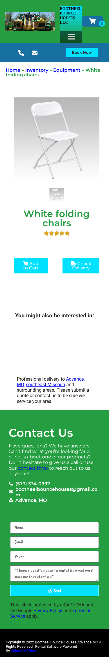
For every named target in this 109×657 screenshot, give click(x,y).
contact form (33, 468)
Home (13, 70)
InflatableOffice (23, 651)
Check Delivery (81, 266)
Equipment (67, 70)
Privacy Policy (47, 610)
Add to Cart (30, 266)
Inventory (36, 70)
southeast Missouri (45, 384)
